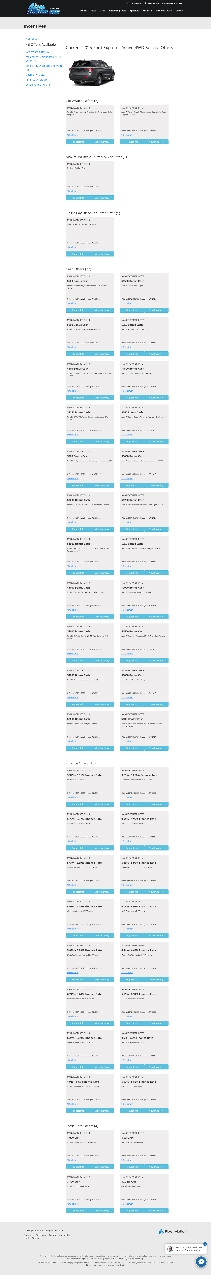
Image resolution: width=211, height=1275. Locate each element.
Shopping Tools (117, 10)
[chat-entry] (201, 1261)
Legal (26, 1238)
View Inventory (102, 141)
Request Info (78, 141)
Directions (41, 1235)
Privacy (52, 1235)
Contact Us (64, 1235)
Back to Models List (35, 39)
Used (102, 10)
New (93, 10)
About (179, 10)
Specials (134, 10)
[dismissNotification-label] (205, 1244)
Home (83, 10)
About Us (28, 1235)
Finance (147, 10)
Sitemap (36, 1238)
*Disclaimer (73, 135)
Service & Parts (164, 10)
